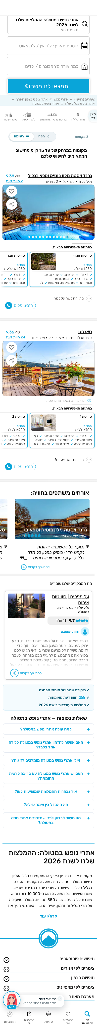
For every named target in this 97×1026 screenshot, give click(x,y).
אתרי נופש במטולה (45, 104)
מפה (41, 136)
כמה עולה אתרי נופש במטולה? (46, 729)
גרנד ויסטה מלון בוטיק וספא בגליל (60, 175)
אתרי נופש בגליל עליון (80, 104)
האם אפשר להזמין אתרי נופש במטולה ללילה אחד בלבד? (46, 744)
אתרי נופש (61, 99)
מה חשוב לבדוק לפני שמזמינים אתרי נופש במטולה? (46, 820)
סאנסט (85, 331)
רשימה (21, 136)
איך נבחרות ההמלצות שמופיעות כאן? (46, 791)
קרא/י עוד (48, 916)
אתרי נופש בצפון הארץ (32, 99)
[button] (68, 237)
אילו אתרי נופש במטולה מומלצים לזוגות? (45, 760)
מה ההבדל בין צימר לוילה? (46, 804)
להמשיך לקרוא (38, 567)
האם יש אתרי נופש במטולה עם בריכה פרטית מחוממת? (46, 776)
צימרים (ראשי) (84, 99)
